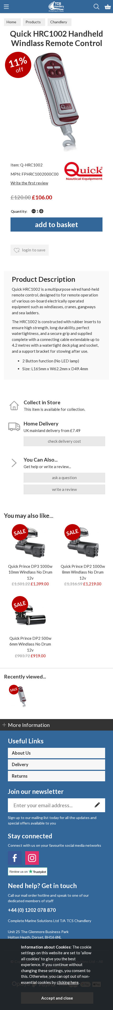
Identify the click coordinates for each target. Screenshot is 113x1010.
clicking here (68, 982)
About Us (21, 753)
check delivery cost (64, 441)
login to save (33, 250)
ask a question (64, 477)
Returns (20, 776)
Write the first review (29, 183)
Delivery (20, 764)
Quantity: (19, 211)
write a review (64, 489)
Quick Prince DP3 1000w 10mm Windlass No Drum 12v (30, 572)
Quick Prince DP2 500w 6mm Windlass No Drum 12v (30, 644)
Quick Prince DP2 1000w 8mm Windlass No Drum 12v (83, 572)
